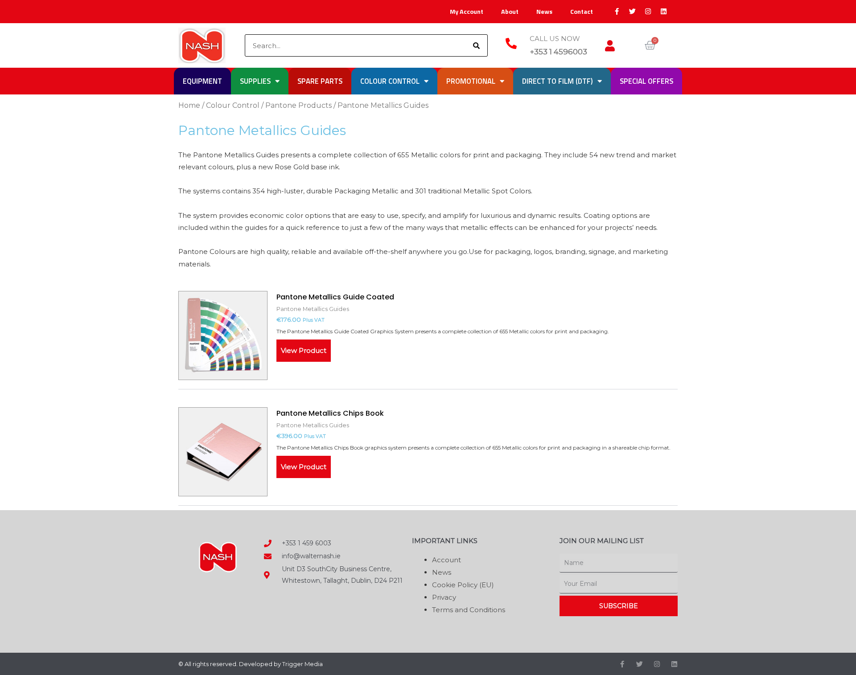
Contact (581, 11)
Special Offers (646, 80)
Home (189, 105)
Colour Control (390, 80)
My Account (466, 11)
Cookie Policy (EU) (463, 585)
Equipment (202, 80)
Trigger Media (302, 663)
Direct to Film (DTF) (557, 80)
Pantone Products (298, 105)
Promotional (470, 80)
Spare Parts (319, 80)
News (544, 11)
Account (446, 560)
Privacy (444, 597)
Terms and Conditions (468, 609)
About (510, 11)
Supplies (255, 80)
